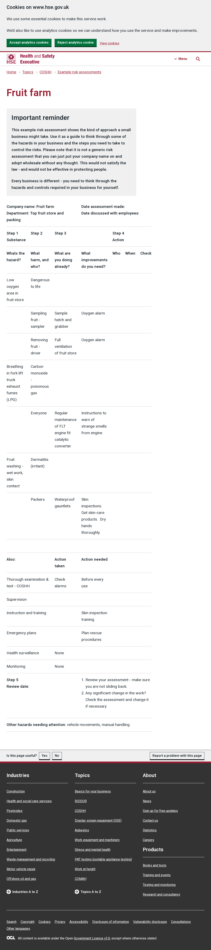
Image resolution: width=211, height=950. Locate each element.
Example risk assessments (79, 72)
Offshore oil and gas (21, 879)
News (147, 801)
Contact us (150, 820)
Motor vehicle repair (21, 869)
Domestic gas (17, 820)
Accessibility (78, 922)
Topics (27, 72)
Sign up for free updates (160, 811)
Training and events (157, 875)
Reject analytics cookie (75, 42)
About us (149, 791)
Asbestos (82, 830)
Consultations (181, 922)
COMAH (80, 879)
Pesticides (14, 811)
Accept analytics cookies (29, 42)
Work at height (85, 869)
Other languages (18, 929)
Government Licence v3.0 (92, 938)
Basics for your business (93, 791)
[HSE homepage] (31, 59)
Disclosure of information (110, 922)
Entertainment (16, 850)
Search (11, 922)
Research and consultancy (161, 894)
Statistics (150, 830)
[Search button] (197, 59)
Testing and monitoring (159, 885)
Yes (44, 756)
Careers (148, 840)
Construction (16, 791)
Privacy (60, 922)
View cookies (109, 43)
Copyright (27, 922)
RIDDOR (81, 801)
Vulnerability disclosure (150, 922)
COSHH (46, 72)
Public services (18, 830)
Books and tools (154, 865)
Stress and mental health (92, 850)
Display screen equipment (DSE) (98, 820)
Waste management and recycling (31, 859)
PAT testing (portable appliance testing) (103, 859)
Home (11, 72)
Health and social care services (29, 801)
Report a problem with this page (177, 756)
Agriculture (14, 840)
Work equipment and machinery (97, 840)
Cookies (44, 922)
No (57, 756)
